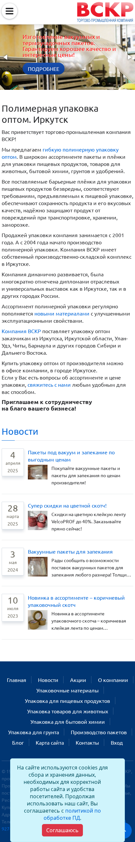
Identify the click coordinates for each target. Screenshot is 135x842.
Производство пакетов (99, 732)
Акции (78, 679)
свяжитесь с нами (49, 384)
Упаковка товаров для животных (67, 711)
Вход (117, 742)
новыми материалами (61, 313)
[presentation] (6, 57)
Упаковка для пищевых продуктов (67, 700)
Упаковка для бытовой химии (67, 721)
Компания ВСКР (21, 331)
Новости (20, 431)
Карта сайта (50, 742)
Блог (18, 742)
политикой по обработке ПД (72, 814)
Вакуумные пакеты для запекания (70, 551)
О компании (113, 679)
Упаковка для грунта (33, 732)
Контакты (87, 742)
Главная (16, 679)
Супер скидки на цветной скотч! (67, 505)
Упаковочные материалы (67, 690)
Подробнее (43, 68)
